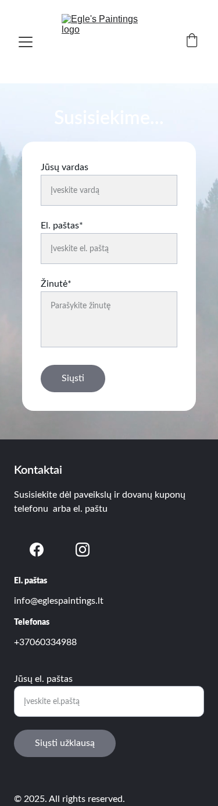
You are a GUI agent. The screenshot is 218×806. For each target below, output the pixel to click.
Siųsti (73, 378)
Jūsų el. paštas (43, 679)
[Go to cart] (191, 42)
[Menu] (26, 42)
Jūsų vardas (64, 167)
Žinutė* (56, 283)
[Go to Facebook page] (37, 550)
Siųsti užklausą (65, 743)
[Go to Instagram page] (83, 550)
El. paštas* (62, 225)
